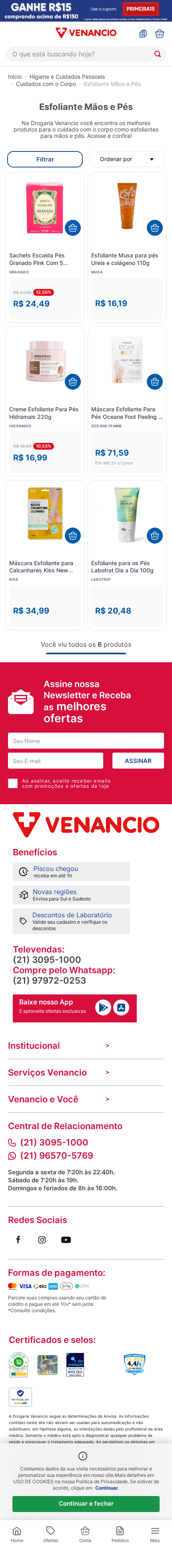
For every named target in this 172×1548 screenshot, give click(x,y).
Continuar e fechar (86, 1503)
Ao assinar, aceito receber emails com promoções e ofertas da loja (66, 783)
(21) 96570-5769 (56, 1155)
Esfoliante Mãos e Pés (112, 84)
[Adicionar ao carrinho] (72, 227)
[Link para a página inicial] (15, 76)
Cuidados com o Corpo (46, 84)
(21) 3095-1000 (47, 959)
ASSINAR (138, 761)
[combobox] (86, 54)
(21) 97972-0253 (49, 980)
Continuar (106, 1488)
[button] (45, 298)
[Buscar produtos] (159, 54)
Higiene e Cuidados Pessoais (67, 77)
